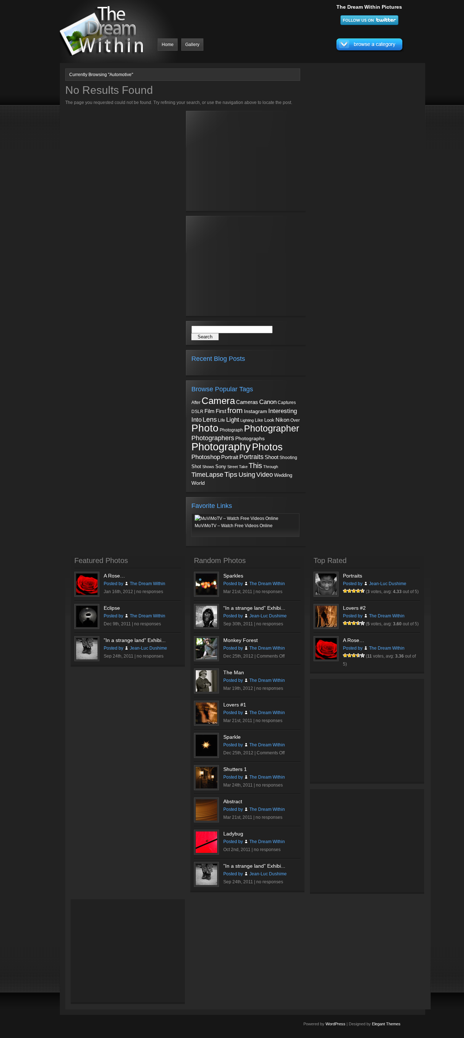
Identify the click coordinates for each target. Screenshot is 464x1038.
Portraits (251, 456)
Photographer (271, 428)
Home (168, 44)
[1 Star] (345, 591)
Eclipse (112, 608)
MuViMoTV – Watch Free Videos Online (234, 525)
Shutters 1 (235, 769)
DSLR (197, 411)
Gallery (192, 44)
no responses (149, 591)
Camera (218, 400)
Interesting (282, 410)
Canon (268, 402)
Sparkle (232, 737)
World (198, 483)
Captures (287, 402)
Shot (196, 466)
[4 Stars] (358, 591)
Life (221, 420)
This (255, 466)
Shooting (288, 457)
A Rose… (114, 576)
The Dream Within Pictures (369, 7)
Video (264, 474)
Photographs (250, 438)
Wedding (283, 475)
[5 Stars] (362, 591)
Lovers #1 (234, 705)
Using (247, 474)
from (235, 410)
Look (269, 420)
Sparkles (233, 576)
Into (196, 419)
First (221, 411)
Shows (208, 466)
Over (295, 420)
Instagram (255, 411)
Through (270, 466)
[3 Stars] (354, 591)
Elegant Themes (386, 1024)
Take (243, 466)
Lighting (247, 420)
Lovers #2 (354, 608)
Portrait (229, 457)
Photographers (212, 438)
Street (232, 466)
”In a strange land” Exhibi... (135, 640)
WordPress (335, 1024)
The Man (233, 672)
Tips (230, 474)
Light (232, 419)
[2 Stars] (349, 591)
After (195, 402)
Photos (267, 447)
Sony (220, 466)
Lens (210, 419)
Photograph (231, 430)
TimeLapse (207, 474)
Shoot (271, 457)
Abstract (232, 801)
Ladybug (233, 834)
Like (259, 420)
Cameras (247, 402)
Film (209, 411)
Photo (205, 428)
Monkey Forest (240, 640)
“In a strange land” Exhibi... (254, 608)
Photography (221, 447)
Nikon (282, 420)
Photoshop (205, 457)
